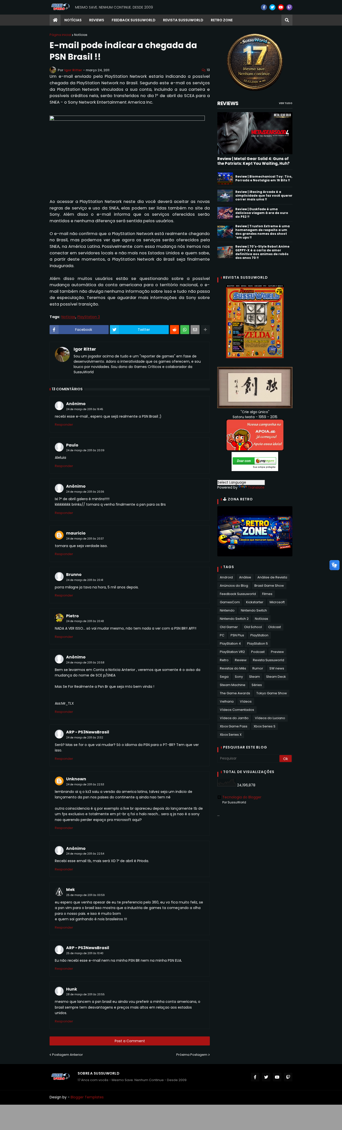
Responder (64, 424)
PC (222, 635)
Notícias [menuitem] (73, 20)
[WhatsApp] (184, 329)
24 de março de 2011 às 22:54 (85, 854)
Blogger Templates (87, 1097)
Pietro (72, 616)
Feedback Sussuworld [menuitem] (133, 20)
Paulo (72, 445)
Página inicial (60, 34)
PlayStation (259, 635)
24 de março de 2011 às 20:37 (85, 539)
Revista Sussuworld (268, 660)
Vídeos (246, 701)
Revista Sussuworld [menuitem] (183, 20)
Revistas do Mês (233, 668)
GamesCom (230, 602)
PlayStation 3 (88, 317)
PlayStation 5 (257, 643)
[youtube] (281, 7)
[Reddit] (174, 329)
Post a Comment (130, 1040)
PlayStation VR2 (232, 651)
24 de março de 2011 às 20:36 (85, 492)
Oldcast (274, 627)
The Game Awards (235, 693)
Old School (253, 627)
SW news (276, 668)
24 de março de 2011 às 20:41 (84, 580)
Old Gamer (229, 627)
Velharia (227, 701)
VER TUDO (285, 103)
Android (226, 577)
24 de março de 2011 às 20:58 (85, 662)
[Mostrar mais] (205, 329)
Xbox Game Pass (233, 726)
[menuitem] (55, 20)
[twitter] (272, 7)
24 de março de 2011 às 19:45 (84, 409)
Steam (254, 676)
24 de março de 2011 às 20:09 (85, 450)
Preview (277, 651)
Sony (239, 676)
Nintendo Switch (254, 610)
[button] (286, 20)
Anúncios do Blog (234, 585)
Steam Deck (276, 676)
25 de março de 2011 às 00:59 (85, 895)
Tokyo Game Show (271, 693)
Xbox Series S (264, 726)
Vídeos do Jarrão (234, 718)
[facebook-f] (264, 7)
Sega (224, 676)
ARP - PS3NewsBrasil (87, 732)
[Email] (195, 329)
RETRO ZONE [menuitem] (222, 20)
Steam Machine (232, 685)
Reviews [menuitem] (96, 20)
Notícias (80, 34)
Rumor (257, 668)
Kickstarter (254, 602)
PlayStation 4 (230, 643)
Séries (257, 685)
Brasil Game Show (269, 585)
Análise (245, 577)
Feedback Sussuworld (238, 593)
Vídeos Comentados (237, 709)
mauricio (76, 533)
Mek (70, 889)
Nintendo (227, 610)
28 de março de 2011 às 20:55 (85, 994)
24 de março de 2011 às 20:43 (85, 621)
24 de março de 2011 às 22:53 (85, 784)
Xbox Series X (231, 734)
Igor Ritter (85, 349)
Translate (256, 487)
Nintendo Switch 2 (234, 618)
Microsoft (277, 602)
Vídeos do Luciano (270, 718)
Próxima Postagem (191, 1054)
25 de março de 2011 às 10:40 (84, 953)
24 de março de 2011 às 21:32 (84, 737)
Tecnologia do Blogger (241, 797)
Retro (224, 660)
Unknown (76, 779)
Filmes (267, 593)
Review (241, 660)
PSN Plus (237, 635)
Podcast (258, 651)
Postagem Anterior (67, 1054)
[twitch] (289, 7)
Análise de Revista (272, 577)
